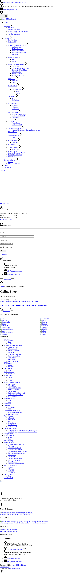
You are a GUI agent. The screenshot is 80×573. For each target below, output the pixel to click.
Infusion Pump (8, 441)
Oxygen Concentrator (14, 128)
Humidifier (15, 54)
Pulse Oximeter (12, 140)
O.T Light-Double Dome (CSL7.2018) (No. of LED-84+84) (23, 305)
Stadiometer (15, 118)
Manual (14, 61)
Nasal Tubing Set (13, 361)
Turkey (14, 137)
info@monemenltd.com (14, 271)
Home (6, 22)
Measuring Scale (13, 112)
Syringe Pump (12, 151)
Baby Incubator (12, 40)
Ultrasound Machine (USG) (16, 153)
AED (13, 98)
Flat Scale (11, 446)
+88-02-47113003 (8, 2)
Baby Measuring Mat (14, 460)
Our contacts (7, 279)
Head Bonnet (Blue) (18, 50)
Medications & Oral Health (8, 531)
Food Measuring (13, 462)
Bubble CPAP (12, 86)
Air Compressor (17, 47)
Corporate (7, 26)
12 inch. (10, 379)
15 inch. (10, 381)
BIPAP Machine (13, 57)
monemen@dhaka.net (10, 9)
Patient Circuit (12, 349)
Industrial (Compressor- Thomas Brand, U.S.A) (22, 432)
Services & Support (10, 160)
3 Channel (15, 105)
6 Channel (15, 107)
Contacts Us (7, 167)
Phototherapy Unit (13, 135)
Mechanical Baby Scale (19, 114)
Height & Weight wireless (16, 444)
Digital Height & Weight (15, 458)
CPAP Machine (16, 89)
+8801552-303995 (21, 2)
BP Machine (11, 79)
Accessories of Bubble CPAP (17, 45)
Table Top (15, 142)
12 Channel (15, 109)
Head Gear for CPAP (18, 75)
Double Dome (12, 425)
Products (6, 38)
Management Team (14, 33)
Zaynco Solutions (14, 568)
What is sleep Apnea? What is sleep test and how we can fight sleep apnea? (23, 523)
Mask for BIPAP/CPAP (11, 465)
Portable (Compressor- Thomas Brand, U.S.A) (26, 130)
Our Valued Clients (14, 35)
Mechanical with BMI (18, 116)
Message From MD (14, 29)
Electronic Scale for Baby (16, 464)
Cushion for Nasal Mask (19, 70)
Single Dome (16, 123)
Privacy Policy (4, 567)
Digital (14, 82)
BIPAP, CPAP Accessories (16, 65)
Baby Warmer (12, 42)
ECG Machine (12, 103)
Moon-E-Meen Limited (19, 565)
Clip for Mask (16, 66)
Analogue (15, 80)
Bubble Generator (17, 49)
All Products (12, 156)
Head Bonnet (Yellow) (19, 52)
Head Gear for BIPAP (18, 73)
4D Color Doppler (13, 414)
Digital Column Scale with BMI (18, 451)
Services (10, 162)
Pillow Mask (12, 386)
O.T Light (11, 121)
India (9, 402)
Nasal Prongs (12, 358)
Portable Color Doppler (15, 155)
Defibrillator (11, 96)
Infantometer (12, 455)
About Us (11, 27)
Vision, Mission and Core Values (18, 31)
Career (6, 165)
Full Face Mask (16, 72)
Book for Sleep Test (14, 163)
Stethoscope (11, 144)
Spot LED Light (17, 125)
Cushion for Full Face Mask (20, 68)
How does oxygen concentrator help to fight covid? (16, 514)
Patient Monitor (12, 132)
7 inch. (10, 377)
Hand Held (11, 419)
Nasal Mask (11, 359)
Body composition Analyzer (16, 453)
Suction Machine (13, 148)
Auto (13, 59)
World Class (15, 149)
